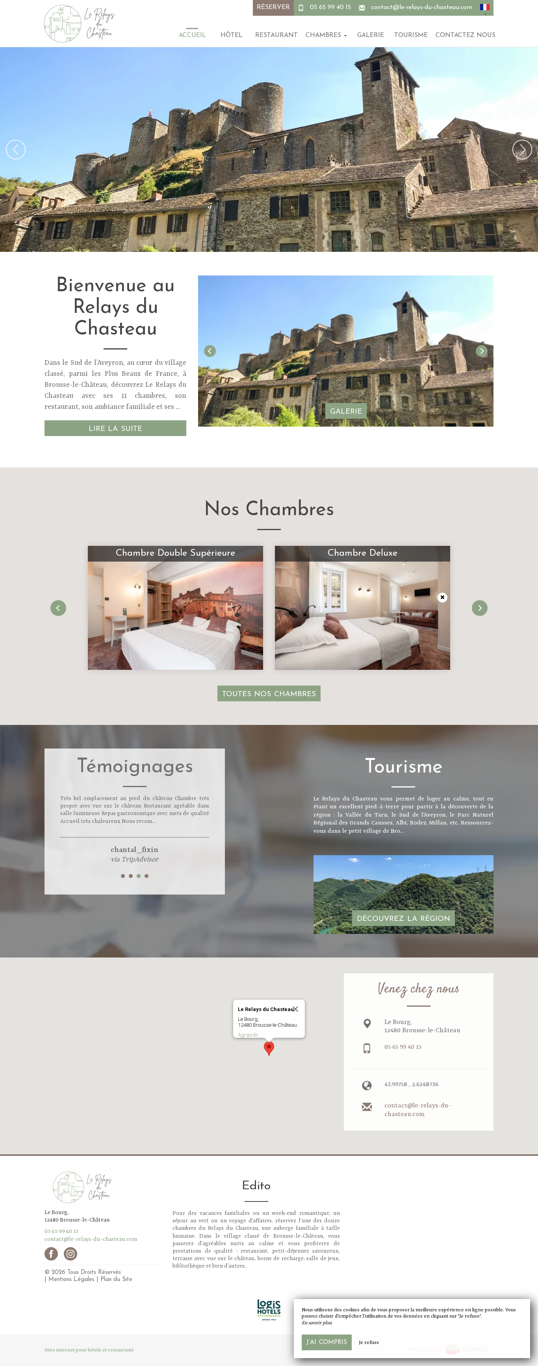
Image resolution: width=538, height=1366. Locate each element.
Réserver (273, 7)
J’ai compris (326, 1342)
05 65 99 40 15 (330, 7)
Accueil (192, 35)
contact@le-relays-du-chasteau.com (421, 7)
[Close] (295, 1009)
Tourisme (411, 35)
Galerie (370, 35)
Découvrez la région (403, 919)
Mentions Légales (71, 1280)
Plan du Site (116, 1280)
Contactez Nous (465, 35)
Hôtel (232, 35)
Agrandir (248, 1035)
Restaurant (276, 35)
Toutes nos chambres (269, 694)
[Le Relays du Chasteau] (78, 23)
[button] (485, 8)
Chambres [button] (324, 35)
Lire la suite (116, 429)
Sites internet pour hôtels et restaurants (89, 1350)
